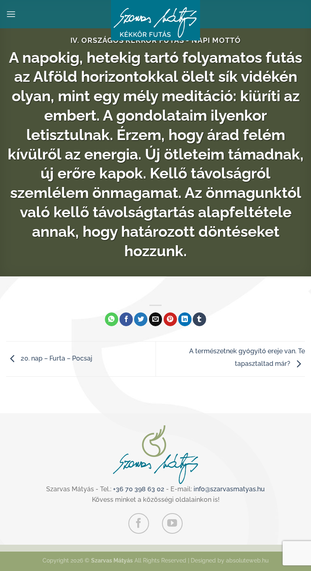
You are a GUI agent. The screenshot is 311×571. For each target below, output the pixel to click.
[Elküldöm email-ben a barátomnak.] (155, 319)
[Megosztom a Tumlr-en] (199, 319)
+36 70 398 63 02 (138, 489)
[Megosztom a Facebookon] (126, 319)
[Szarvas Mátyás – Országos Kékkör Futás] (155, 20)
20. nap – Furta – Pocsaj (55, 358)
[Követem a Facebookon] (138, 523)
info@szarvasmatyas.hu (229, 489)
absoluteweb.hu (247, 560)
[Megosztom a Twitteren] (140, 319)
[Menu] (11, 14)
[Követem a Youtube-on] (172, 523)
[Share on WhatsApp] (111, 319)
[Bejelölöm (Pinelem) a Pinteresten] (170, 319)
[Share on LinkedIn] (185, 319)
